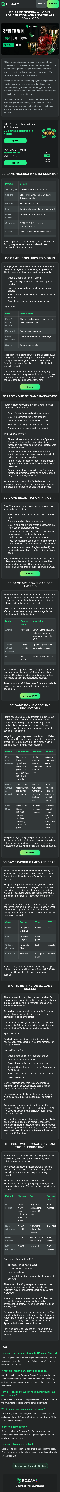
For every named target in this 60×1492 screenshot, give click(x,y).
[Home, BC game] (11, 4)
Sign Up (15, 140)
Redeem (30, 853)
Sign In (30, 387)
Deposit (15, 163)
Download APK (30, 696)
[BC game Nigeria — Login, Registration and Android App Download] (30, 39)
